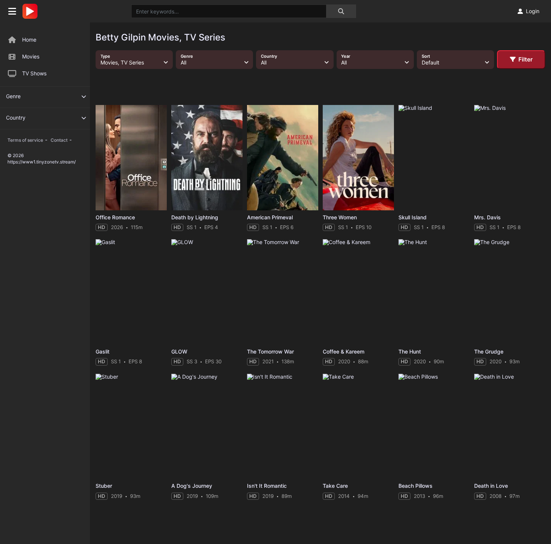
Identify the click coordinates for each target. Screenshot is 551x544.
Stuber (104, 486)
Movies (30, 56)
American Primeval (270, 217)
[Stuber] (131, 426)
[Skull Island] (434, 157)
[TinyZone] (31, 11)
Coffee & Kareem (343, 351)
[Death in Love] (509, 426)
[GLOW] (207, 292)
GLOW (179, 351)
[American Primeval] (282, 157)
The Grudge (488, 351)
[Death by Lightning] (207, 157)
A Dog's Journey (191, 486)
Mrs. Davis (487, 217)
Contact (59, 140)
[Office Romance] (131, 157)
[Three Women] (358, 157)
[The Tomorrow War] (282, 292)
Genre (13, 96)
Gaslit (102, 351)
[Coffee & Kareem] (358, 292)
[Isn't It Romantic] (282, 426)
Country (15, 117)
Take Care (335, 486)
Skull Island (412, 217)
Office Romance (115, 217)
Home (29, 39)
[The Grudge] (509, 292)
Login (532, 11)
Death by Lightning (194, 217)
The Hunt (409, 351)
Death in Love (491, 486)
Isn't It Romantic (267, 486)
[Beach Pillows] (434, 426)
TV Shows (34, 73)
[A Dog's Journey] (207, 426)
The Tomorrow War (270, 351)
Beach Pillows (415, 486)
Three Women (340, 217)
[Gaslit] (131, 292)
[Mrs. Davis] (509, 157)
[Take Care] (358, 426)
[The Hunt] (434, 292)
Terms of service (25, 140)
